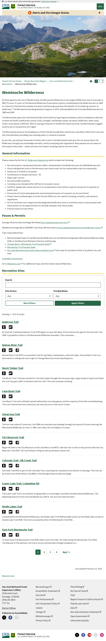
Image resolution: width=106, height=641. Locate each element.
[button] (91, 81)
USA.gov (39, 612)
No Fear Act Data (78, 591)
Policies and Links (78, 603)
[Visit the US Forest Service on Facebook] (83, 635)
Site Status (11, 291)
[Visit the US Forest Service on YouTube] (89, 635)
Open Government (79, 616)
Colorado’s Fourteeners (12, 258)
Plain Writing (76, 586)
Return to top (8, 575)
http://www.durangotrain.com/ (54, 222)
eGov (72, 607)
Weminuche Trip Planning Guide (21, 247)
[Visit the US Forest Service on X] (77, 635)
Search (8, 280)
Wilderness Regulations (38, 160)
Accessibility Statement (47, 591)
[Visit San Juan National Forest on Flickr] (16, 617)
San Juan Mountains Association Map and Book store (30, 250)
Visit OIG (39, 595)
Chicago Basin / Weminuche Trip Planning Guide (28, 244)
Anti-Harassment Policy (47, 603)
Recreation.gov (43, 586)
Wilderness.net (14, 263)
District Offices (9, 608)
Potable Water (61, 291)
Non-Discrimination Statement (84, 612)
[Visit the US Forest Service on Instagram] (102, 635)
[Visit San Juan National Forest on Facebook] (10, 617)
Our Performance (44, 599)
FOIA (72, 595)
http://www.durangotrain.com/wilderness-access (79, 227)
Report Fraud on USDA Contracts (85, 599)
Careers (39, 607)
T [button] (96, 81)
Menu (100, 6)
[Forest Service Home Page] (13, 6)
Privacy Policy (42, 620)
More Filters (30, 303)
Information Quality (79, 620)
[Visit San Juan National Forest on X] (4, 617)
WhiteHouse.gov (43, 616)
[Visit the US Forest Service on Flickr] (96, 635)
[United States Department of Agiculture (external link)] (6, 6)
